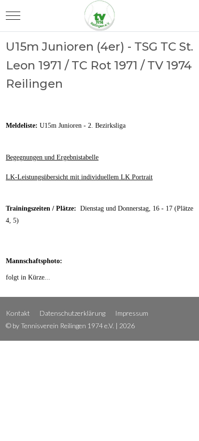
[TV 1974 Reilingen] (99, 15)
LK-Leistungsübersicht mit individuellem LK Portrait (79, 177)
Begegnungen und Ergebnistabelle (52, 157)
